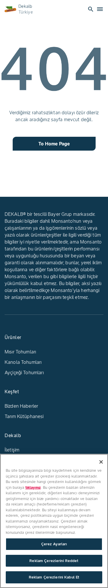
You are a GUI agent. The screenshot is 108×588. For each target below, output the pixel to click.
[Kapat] (101, 462)
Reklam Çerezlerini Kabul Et (54, 577)
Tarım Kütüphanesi (24, 416)
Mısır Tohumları (20, 352)
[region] (54, 521)
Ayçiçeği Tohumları (24, 372)
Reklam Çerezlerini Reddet (53, 560)
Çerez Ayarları (54, 544)
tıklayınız (33, 487)
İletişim (12, 450)
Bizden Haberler (21, 406)
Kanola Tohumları (23, 362)
